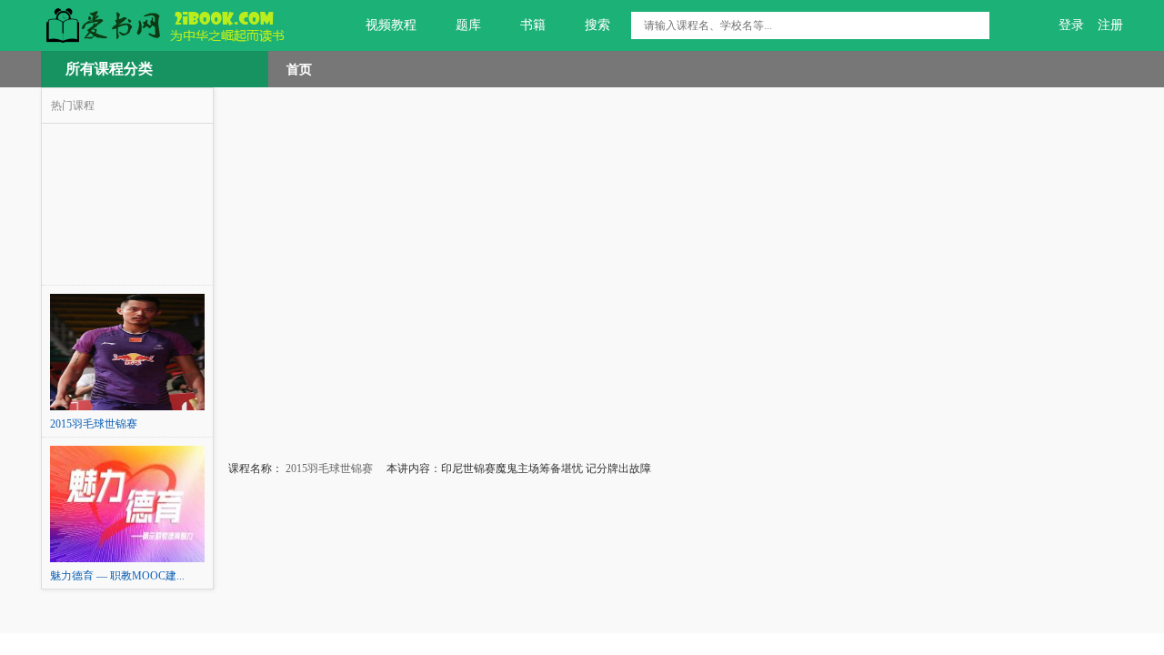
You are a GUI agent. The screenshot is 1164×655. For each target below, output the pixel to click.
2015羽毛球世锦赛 (328, 468)
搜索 (597, 25)
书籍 (533, 25)
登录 (1071, 25)
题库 (468, 25)
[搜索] (975, 25)
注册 (1110, 25)
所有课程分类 (109, 68)
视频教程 (391, 25)
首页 (299, 69)
